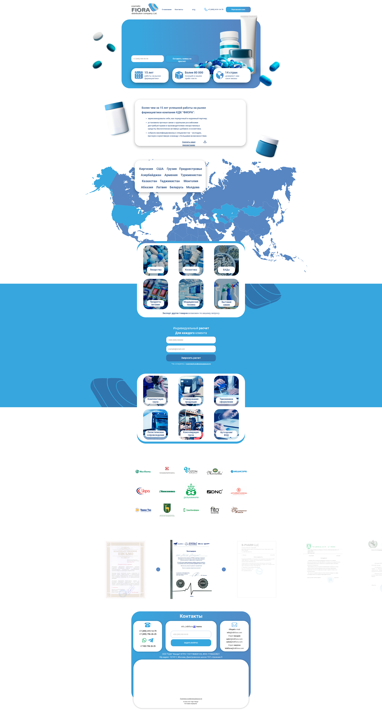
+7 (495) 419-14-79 (215, 9)
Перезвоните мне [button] (238, 9)
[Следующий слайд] (224, 569)
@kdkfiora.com (234, 633)
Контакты (179, 9)
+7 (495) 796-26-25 (147, 634)
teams (199, 626)
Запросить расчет (191, 358)
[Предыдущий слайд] (158, 569)
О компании (167, 9)
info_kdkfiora (187, 626)
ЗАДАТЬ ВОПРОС (191, 643)
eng (193, 9)
